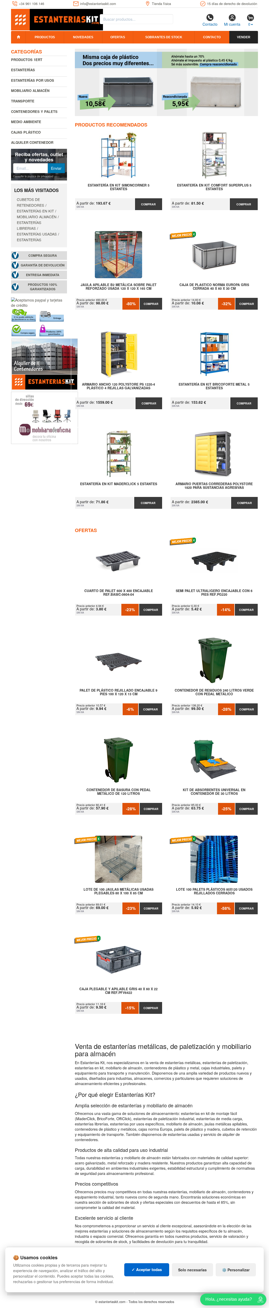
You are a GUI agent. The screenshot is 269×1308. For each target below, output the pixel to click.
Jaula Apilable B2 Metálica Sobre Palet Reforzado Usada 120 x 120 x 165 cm (119, 287)
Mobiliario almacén (30, 90)
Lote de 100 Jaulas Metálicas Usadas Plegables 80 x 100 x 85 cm (118, 891)
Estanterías (23, 69)
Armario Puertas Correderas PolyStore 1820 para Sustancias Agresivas (214, 486)
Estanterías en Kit (35, 211)
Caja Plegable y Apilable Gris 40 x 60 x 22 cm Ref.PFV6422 (118, 991)
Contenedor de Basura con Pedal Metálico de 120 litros (118, 792)
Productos (45, 37)
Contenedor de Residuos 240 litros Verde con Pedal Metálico (214, 692)
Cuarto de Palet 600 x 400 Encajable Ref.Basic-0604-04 (118, 593)
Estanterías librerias (29, 225)
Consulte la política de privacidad (33, 176)
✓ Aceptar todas (147, 1269)
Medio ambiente (26, 121)
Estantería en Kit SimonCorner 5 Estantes (118, 187)
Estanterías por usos (32, 80)
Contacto (210, 24)
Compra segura (42, 255)
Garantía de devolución (43, 265)
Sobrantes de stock (163, 37)
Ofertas (117, 37)
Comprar (148, 204)
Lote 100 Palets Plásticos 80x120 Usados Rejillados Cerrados (214, 891)
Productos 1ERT (26, 59)
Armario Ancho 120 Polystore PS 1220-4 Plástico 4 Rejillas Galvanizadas (118, 386)
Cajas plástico (26, 132)
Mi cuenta (232, 24)
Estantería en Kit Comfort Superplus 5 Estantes (214, 187)
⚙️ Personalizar (236, 1269)
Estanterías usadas (37, 234)
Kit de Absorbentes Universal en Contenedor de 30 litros (214, 792)
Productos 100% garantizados (42, 286)
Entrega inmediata (42, 275)
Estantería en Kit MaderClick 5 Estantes (118, 484)
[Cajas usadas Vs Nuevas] (166, 82)
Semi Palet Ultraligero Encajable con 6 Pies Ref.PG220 (214, 593)
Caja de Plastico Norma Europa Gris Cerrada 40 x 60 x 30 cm (214, 287)
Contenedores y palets (34, 111)
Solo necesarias (192, 1269)
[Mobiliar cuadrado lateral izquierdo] (44, 417)
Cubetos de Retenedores (30, 202)
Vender (243, 37)
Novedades (83, 37)
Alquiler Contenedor (32, 142)
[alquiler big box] (44, 363)
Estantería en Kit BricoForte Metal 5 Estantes (214, 386)
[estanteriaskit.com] (57, 18)
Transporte (22, 100)
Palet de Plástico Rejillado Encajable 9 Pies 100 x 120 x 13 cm (118, 692)
